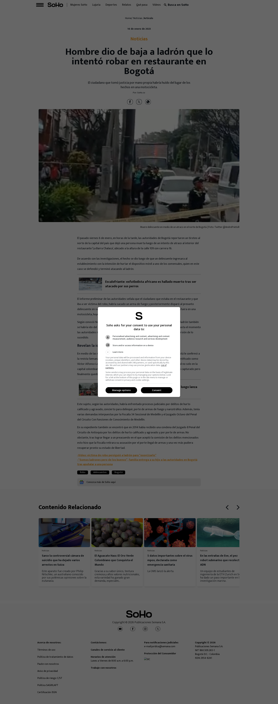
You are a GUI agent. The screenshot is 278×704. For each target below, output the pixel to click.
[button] (139, 352)
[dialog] (139, 352)
